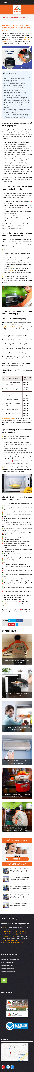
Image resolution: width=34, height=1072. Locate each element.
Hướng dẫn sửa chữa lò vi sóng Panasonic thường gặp (15, 94)
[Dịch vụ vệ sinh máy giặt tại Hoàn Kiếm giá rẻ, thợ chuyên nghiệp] (6, 879)
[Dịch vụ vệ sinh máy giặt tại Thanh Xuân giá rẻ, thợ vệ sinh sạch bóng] (6, 888)
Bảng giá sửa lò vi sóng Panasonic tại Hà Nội (17, 106)
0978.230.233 (17, 859)
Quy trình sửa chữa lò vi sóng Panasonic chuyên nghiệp (14, 84)
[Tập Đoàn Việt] (17, 9)
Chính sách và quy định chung (10, 959)
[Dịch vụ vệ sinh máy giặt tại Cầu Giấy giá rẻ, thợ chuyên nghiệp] (6, 871)
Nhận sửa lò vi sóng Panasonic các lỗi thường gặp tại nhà (17, 79)
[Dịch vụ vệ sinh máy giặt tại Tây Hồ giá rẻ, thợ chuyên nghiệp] (6, 905)
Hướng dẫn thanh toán (7, 962)
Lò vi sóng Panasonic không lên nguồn (17, 102)
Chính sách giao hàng (7, 968)
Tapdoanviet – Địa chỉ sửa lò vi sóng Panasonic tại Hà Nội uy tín (16, 89)
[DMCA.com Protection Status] (4, 982)
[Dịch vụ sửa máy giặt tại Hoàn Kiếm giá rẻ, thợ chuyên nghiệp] (6, 897)
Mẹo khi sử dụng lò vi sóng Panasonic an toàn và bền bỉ (17, 111)
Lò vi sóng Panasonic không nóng (15, 98)
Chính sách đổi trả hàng (8, 971)
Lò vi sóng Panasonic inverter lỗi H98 (17, 100)
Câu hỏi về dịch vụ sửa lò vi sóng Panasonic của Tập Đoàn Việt (16, 116)
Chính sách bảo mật (7, 965)
